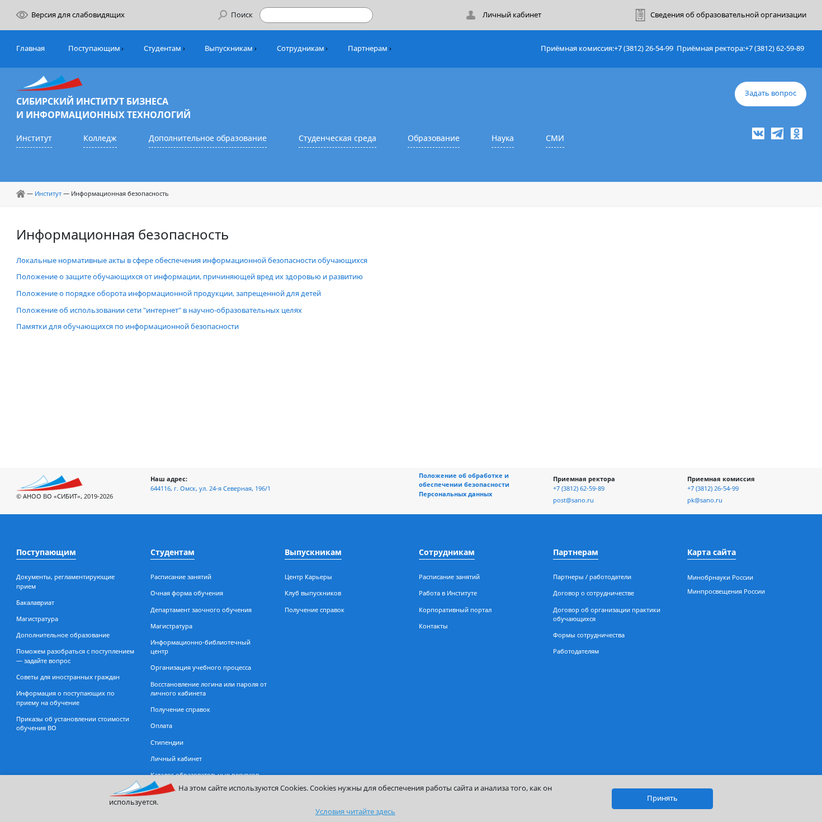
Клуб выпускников (313, 593)
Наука (503, 138)
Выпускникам (229, 48)
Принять (662, 798)
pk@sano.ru (704, 500)
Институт (34, 138)
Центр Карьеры (308, 576)
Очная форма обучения (186, 593)
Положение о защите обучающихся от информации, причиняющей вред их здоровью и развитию (189, 276)
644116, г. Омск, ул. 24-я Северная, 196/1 (210, 488)
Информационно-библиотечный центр (200, 647)
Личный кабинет (176, 758)
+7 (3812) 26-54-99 (643, 48)
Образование (434, 138)
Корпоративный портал (455, 609)
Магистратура (37, 618)
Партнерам (368, 48)
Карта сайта (711, 552)
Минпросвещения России (726, 591)
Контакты (433, 626)
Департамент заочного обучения (201, 609)
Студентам (162, 48)
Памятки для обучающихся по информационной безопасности (127, 326)
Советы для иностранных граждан (68, 677)
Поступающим (94, 48)
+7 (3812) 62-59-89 (774, 48)
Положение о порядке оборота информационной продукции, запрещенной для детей (168, 293)
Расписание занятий (180, 576)
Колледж (100, 138)
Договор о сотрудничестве (593, 593)
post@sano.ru (573, 500)
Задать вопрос (770, 93)
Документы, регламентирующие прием (65, 581)
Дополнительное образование (208, 138)
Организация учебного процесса (200, 667)
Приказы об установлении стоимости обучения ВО (72, 723)
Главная (30, 48)
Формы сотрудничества (589, 635)
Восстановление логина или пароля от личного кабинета (208, 689)
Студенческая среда (337, 138)
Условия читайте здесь (355, 811)
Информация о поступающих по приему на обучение (65, 698)
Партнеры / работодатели (592, 576)
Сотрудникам (300, 48)
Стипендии (166, 742)
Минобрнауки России (720, 577)
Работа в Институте (448, 593)
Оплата (161, 725)
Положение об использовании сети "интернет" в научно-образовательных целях (159, 310)
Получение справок (180, 709)
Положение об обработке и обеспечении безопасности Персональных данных (464, 484)
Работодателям (576, 651)
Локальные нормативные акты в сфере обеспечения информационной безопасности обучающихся (191, 260)
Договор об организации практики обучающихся (606, 614)
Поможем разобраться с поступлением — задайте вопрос (75, 656)
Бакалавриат (35, 602)
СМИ (555, 138)
